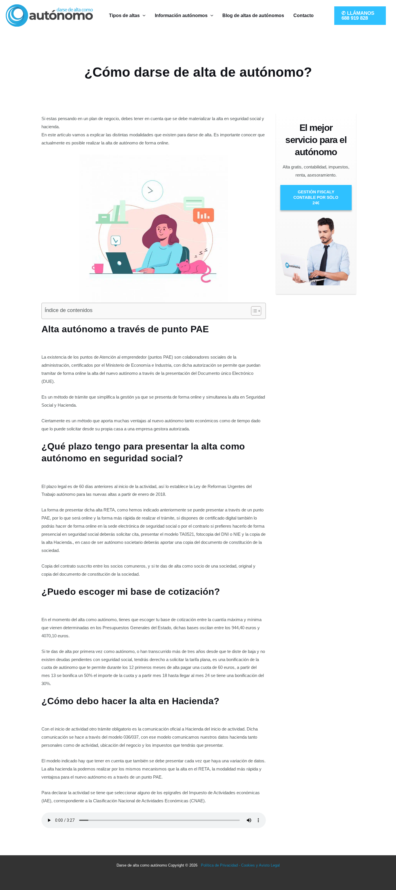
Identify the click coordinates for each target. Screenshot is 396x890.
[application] (143, 15)
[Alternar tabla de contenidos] (253, 311)
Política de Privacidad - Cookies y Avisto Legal (240, 865)
